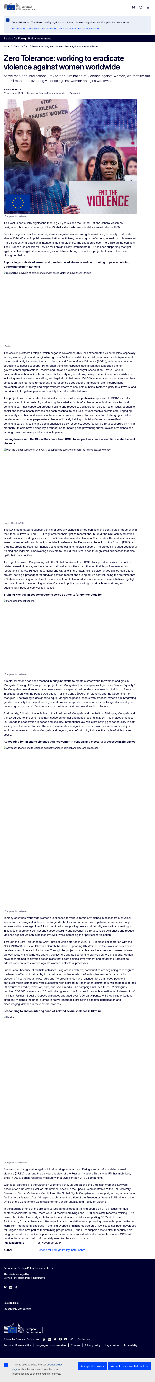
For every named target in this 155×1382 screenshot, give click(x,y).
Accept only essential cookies (129, 1366)
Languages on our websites (51, 1345)
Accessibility (130, 1345)
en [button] (133, 7)
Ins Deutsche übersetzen (25, 28)
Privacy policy (92, 1345)
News (17, 46)
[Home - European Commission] (22, 6)
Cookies (75, 1345)
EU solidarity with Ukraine (17, 1308)
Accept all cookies (92, 1366)
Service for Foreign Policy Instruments (61, 1250)
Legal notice (112, 1345)
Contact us (84, 1339)
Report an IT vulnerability (17, 1345)
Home (7, 46)
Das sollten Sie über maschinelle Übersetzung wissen (70, 28)
